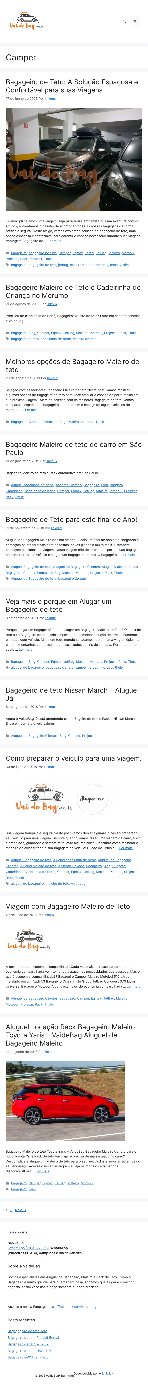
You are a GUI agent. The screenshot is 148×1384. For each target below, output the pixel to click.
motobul (101, 265)
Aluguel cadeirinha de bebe (32, 485)
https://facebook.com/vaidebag (72, 1307)
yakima (125, 265)
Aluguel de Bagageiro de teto (33, 578)
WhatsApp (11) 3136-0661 (28, 1248)
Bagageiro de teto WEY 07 (28, 1344)
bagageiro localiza (43, 253)
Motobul (128, 253)
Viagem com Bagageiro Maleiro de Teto (68, 906)
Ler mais (54, 241)
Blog (32, 333)
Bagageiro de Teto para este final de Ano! (71, 519)
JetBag (101, 253)
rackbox (36, 259)
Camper (65, 253)
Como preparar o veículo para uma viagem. (74, 758)
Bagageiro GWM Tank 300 (28, 1357)
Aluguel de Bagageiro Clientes (76, 567)
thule (114, 265)
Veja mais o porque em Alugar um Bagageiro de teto (58, 605)
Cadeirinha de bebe (39, 491)
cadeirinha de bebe (56, 339)
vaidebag (78, 883)
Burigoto (116, 485)
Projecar (12, 259)
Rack (24, 259)
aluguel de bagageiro (27, 667)
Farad (89, 253)
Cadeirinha (14, 491)
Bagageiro (19, 253)
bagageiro (19, 265)
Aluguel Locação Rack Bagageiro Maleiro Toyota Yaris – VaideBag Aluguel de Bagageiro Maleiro (70, 1035)
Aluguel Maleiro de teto (120, 567)
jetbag (63, 265)
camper (81, 667)
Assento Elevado (69, 485)
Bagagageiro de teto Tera (27, 1331)
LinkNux (107, 1373)
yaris (32, 1189)
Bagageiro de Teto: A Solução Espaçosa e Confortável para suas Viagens (72, 86)
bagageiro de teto (42, 265)
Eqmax (77, 253)
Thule (48, 259)
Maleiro (114, 253)
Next (20, 1210)
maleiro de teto (81, 265)
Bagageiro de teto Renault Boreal (33, 1338)
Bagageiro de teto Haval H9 (29, 1351)
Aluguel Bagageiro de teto (31, 567)
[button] (124, 21)
